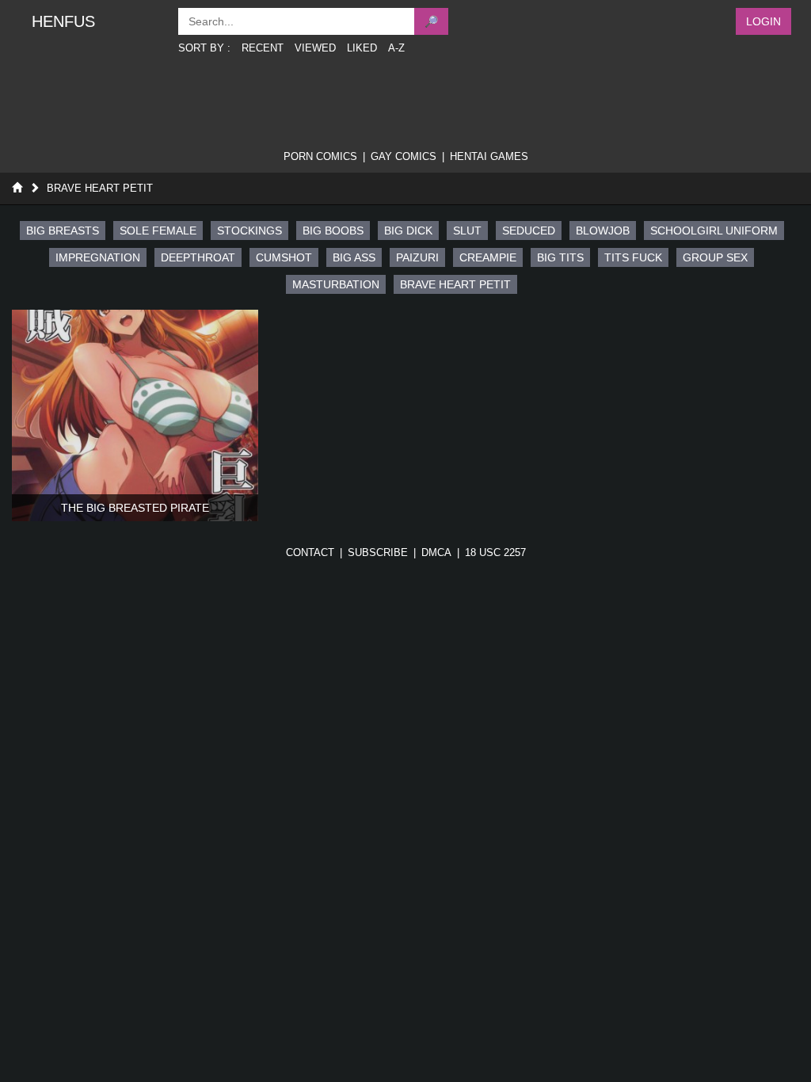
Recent (263, 48)
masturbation (335, 284)
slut (467, 230)
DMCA (436, 552)
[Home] (17, 188)
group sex (715, 257)
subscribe (378, 552)
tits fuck (633, 257)
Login (763, 21)
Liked (362, 48)
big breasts (62, 230)
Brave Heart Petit (100, 188)
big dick (408, 230)
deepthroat (198, 257)
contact (310, 552)
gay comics (403, 156)
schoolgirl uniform (714, 230)
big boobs (333, 230)
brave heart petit (455, 284)
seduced (528, 230)
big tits (560, 257)
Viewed (315, 48)
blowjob (603, 230)
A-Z (396, 48)
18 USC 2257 (495, 552)
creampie (487, 257)
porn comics (320, 156)
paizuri (417, 257)
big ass (354, 257)
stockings (249, 230)
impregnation (97, 257)
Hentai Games (489, 156)
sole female (158, 230)
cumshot (284, 257)
